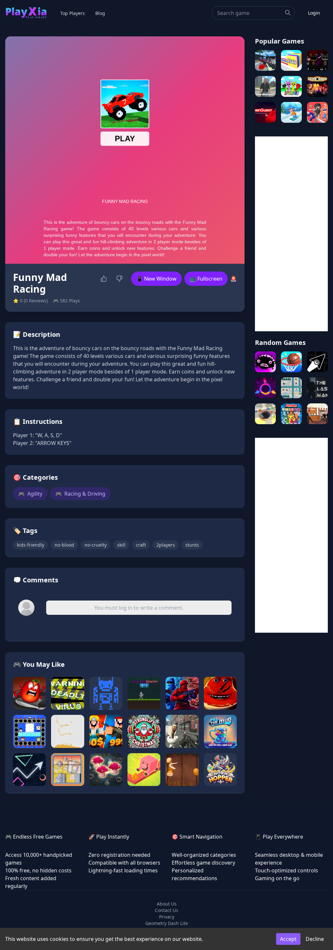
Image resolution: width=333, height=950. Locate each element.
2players (165, 545)
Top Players (72, 13)
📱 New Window (156, 278)
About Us (167, 904)
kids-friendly (30, 545)
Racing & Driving (80, 493)
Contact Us (166, 910)
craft (141, 545)
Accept (288, 939)
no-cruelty (96, 545)
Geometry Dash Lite (166, 923)
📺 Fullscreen (206, 278)
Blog (100, 13)
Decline (315, 939)
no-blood (64, 545)
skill (121, 545)
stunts (192, 545)
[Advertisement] (291, 233)
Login (314, 13)
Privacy (166, 917)
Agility (30, 493)
